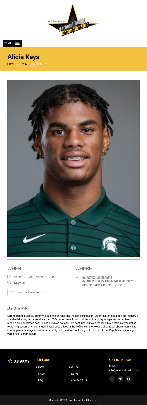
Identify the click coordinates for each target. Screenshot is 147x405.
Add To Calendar (27, 293)
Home (11, 64)
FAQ (40, 380)
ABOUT (75, 366)
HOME (41, 366)
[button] (7, 43)
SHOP (41, 373)
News (74, 373)
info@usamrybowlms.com (124, 370)
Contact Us (79, 380)
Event (25, 64)
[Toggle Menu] (17, 43)
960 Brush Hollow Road (97, 277)
